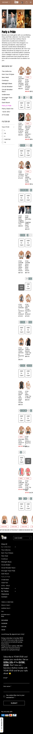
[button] (6, 2)
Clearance (5, 594)
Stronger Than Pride (8, 571)
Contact (4, 597)
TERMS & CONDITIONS (7, 602)
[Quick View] (4, 520)
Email (5, 678)
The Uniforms (5, 550)
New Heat (4, 556)
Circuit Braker (5, 565)
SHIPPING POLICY (5, 608)
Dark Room (5, 574)
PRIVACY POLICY (5, 605)
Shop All (4, 544)
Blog (2, 616)
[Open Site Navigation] (30, 2)
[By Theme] (15, 591)
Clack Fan (4, 583)
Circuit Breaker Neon (8, 568)
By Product (5, 588)
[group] (16, 523)
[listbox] (6, 2)
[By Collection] (15, 547)
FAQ (2, 611)
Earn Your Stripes (7, 553)
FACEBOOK (4, 623)
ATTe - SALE (5, 585)
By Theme (5, 591)
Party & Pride (5, 577)
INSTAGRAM (4, 620)
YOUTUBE (3, 626)
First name (7, 686)
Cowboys (4, 559)
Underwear (5, 580)
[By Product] (15, 588)
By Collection (6, 547)
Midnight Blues (6, 562)
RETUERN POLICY (5, 614)
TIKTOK (3, 629)
